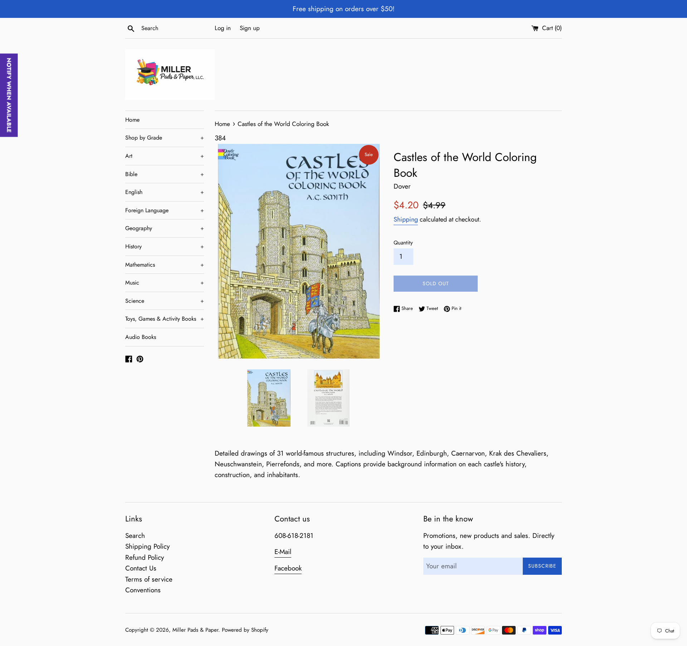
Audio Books (140, 337)
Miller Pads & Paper (195, 630)
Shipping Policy (147, 546)
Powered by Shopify (245, 630)
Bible (164, 174)
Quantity (403, 243)
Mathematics (164, 265)
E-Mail (282, 552)
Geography (164, 228)
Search (135, 535)
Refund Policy (144, 557)
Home (132, 120)
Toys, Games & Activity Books (164, 319)
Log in (223, 28)
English (164, 192)
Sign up (250, 28)
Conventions (143, 590)
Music (164, 282)
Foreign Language (164, 210)
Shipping (406, 219)
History (164, 246)
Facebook (288, 568)
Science (164, 301)
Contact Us (140, 568)
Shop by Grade (164, 137)
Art (164, 156)
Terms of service (148, 579)
